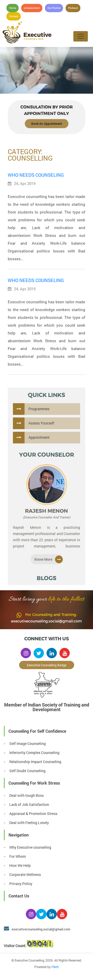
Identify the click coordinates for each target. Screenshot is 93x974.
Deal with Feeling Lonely (29, 822)
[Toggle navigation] (80, 36)
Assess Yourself (41, 423)
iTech (55, 967)
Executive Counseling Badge (46, 665)
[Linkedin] (52, 653)
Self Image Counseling (27, 743)
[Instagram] (26, 653)
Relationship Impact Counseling (35, 761)
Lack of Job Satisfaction (29, 804)
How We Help (20, 865)
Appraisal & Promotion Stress (33, 813)
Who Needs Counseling (36, 175)
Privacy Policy (20, 883)
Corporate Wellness (25, 874)
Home (12, 8)
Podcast (73, 8)
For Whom (17, 856)
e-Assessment (32, 8)
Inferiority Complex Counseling (34, 752)
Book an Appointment (46, 123)
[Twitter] (39, 653)
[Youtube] (64, 653)
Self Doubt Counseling (27, 770)
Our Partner (54, 8)
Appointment (39, 437)
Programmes (38, 408)
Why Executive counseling (30, 847)
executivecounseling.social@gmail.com (46, 621)
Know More (43, 559)
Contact (13, 16)
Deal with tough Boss (26, 795)
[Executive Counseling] (40, 32)
